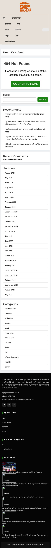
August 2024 (10, 290)
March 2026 (9, 197)
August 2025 (10, 231)
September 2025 (11, 226)
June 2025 (9, 241)
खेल (18, 24)
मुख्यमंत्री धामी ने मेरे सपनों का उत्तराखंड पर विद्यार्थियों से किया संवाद (22, 472)
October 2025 (10, 222)
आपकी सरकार (16, 18)
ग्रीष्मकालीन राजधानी (12, 357)
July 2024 (8, 295)
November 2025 (11, 217)
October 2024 (10, 280)
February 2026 (10, 202)
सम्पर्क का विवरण (10, 41)
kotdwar (8, 323)
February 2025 (10, 261)
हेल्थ (17, 36)
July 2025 (8, 236)
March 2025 (9, 256)
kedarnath (9, 318)
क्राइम (7, 347)
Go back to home (25, 83)
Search (6, 95)
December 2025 (11, 212)
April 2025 (9, 251)
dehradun (8, 313)
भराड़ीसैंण (8, 362)
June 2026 (9, 183)
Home (4, 445)
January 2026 (10, 207)
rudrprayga (9, 333)
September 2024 (11, 285)
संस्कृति (7, 36)
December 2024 (11, 270)
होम (4, 18)
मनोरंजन (18, 30)
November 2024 (11, 275)
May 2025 (9, 246)
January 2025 (10, 265)
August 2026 (10, 173)
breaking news (10, 309)
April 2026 (9, 192)
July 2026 (8, 178)
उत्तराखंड (8, 24)
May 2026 (9, 187)
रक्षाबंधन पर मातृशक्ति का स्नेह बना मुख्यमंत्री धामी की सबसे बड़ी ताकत (23, 497)
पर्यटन (7, 30)
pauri (7, 328)
